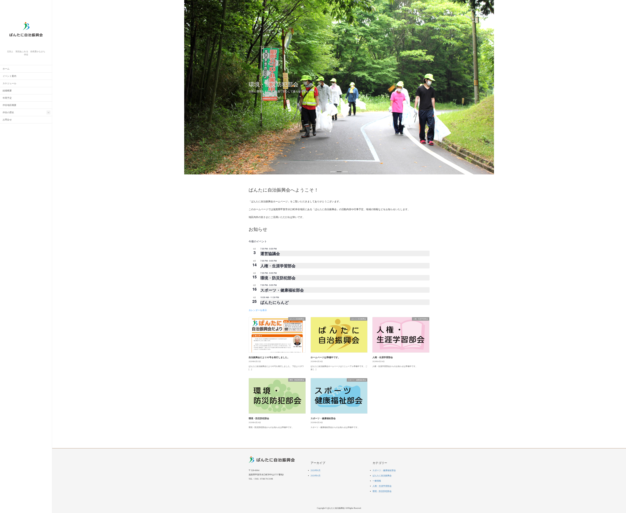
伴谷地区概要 (9, 105)
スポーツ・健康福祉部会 (282, 290)
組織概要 (7, 90)
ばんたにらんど (274, 302)
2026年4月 (315, 475)
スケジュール (9, 83)
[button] (332, 171)
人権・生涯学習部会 (278, 265)
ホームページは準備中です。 (325, 357)
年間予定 (7, 98)
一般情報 (377, 481)
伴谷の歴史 (8, 112)
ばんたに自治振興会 (382, 475)
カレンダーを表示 (258, 310)
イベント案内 (9, 76)
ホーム (6, 69)
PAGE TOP (610, 495)
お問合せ (7, 119)
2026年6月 (315, 470)
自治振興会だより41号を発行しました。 (269, 357)
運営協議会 (270, 253)
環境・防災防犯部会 (278, 277)
